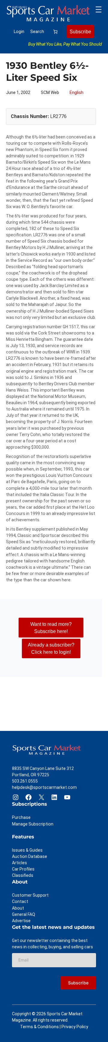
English (76, 92)
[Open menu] (99, 9)
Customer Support (30, 895)
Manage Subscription (32, 824)
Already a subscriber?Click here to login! (51, 648)
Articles (19, 862)
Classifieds (22, 875)
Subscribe (80, 31)
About (18, 908)
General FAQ (23, 914)
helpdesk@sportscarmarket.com (44, 787)
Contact (20, 901)
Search (37, 31)
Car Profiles (23, 869)
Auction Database (29, 856)
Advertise (21, 920)
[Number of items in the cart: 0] (55, 31)
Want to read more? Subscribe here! (51, 627)
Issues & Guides (27, 850)
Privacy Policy (75, 1026)
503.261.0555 (25, 781)
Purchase (21, 817)
